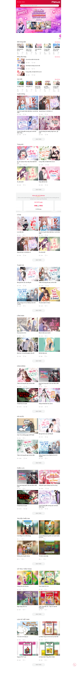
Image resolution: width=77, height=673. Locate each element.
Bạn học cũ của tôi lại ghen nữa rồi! (25, 353)
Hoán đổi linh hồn (43, 181)
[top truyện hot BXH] (38, 20)
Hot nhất (19, 79)
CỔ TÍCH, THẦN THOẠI (24, 569)
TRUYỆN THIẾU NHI (23, 518)
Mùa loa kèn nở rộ (21, 332)
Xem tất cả (57, 42)
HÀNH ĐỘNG (21, 366)
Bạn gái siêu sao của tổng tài (24, 282)
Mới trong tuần (21, 42)
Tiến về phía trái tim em (56, 50)
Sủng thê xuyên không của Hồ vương (48, 485)
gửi (38, 205)
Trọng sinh (20, 144)
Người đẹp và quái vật (37, 87)
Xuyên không (21, 94)
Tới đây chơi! (20, 86)
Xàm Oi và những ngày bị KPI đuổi (29, 51)
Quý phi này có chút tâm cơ (46, 111)
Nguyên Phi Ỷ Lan (21, 657)
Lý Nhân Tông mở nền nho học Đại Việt (47, 88)
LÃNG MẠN (20, 315)
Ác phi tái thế (20, 181)
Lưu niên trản (20, 232)
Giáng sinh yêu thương (22, 586)
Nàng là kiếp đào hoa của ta (45, 403)
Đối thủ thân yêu (43, 353)
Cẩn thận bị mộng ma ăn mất (33, 65)
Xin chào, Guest (21, 1)
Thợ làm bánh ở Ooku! (44, 302)
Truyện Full (20, 265)
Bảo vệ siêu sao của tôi (44, 332)
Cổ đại (19, 214)
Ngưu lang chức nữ (22, 606)
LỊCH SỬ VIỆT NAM (23, 619)
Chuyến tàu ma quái (22, 403)
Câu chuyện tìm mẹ (44, 586)
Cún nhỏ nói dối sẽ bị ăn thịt (32, 59)
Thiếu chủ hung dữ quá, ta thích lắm (47, 282)
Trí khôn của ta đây (43, 556)
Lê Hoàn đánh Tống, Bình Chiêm (47, 657)
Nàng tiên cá (29, 86)
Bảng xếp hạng (21, 56)
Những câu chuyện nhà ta (23, 556)
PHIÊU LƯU (20, 468)
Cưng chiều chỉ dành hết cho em (47, 51)
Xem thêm (38, 139)
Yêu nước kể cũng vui (22, 636)
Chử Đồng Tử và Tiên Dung (24, 535)
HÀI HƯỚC (20, 416)
